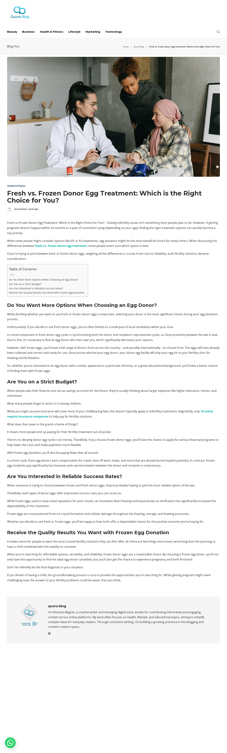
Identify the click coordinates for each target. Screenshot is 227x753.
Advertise (191, 745)
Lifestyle (74, 31)
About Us (161, 745)
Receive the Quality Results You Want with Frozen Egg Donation (46, 292)
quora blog (20, 209)
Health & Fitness (51, 31)
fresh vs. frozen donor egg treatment (61, 246)
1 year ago (32, 209)
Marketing (92, 31)
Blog (176, 745)
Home (126, 46)
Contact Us (211, 745)
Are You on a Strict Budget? (25, 284)
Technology (113, 31)
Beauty (12, 31)
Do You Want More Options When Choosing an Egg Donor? (43, 279)
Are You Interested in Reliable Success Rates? (36, 288)
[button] (10, 742)
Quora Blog (139, 46)
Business (28, 31)
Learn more (20, 714)
